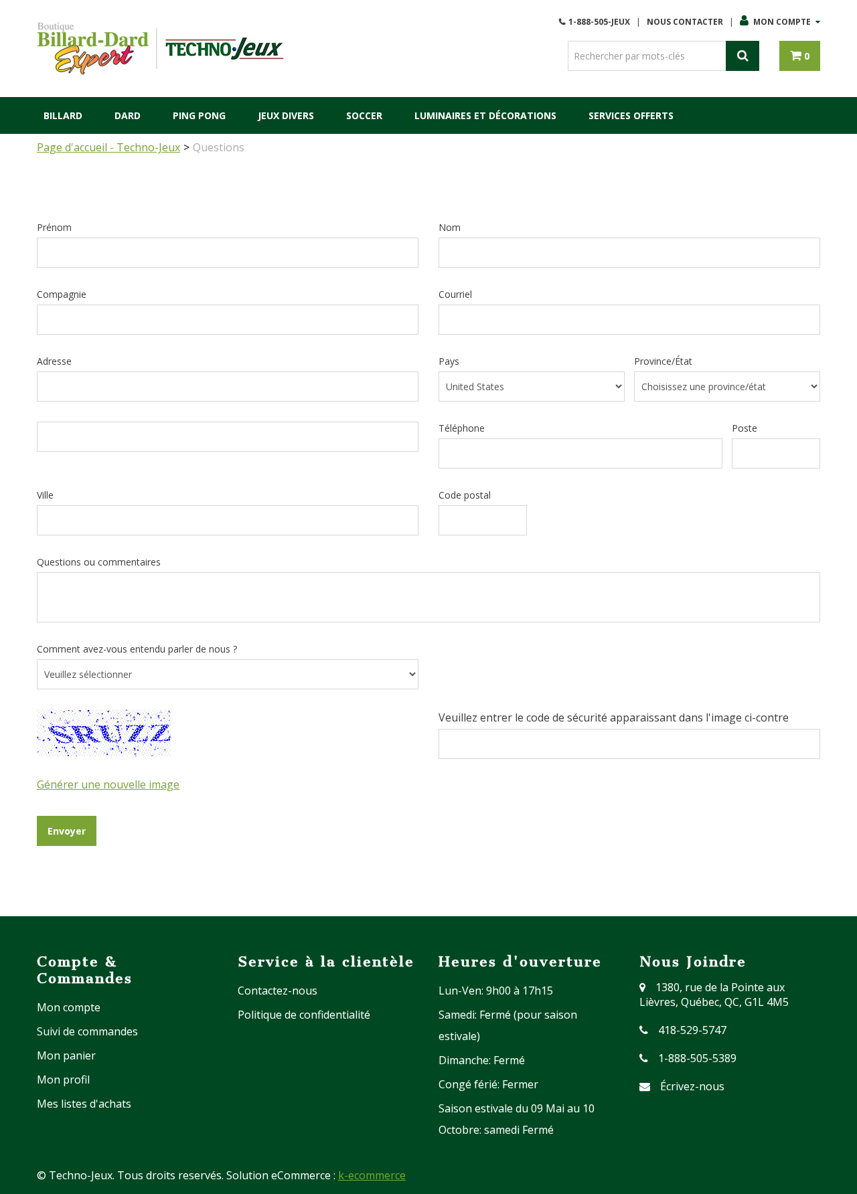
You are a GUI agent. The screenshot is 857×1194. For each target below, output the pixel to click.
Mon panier (66, 1055)
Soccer (364, 115)
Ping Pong (199, 115)
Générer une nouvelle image (108, 784)
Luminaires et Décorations (485, 115)
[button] (799, 56)
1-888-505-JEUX (599, 21)
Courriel (455, 294)
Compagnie (61, 294)
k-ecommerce (372, 1175)
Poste (744, 428)
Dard (127, 115)
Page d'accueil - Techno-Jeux (108, 147)
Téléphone (462, 428)
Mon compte (782, 21)
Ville (45, 495)
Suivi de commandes (87, 1031)
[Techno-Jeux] (161, 48)
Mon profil (63, 1079)
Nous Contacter (685, 21)
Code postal (465, 495)
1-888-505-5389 (697, 1058)
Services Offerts (631, 115)
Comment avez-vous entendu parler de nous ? (137, 649)
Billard (63, 115)
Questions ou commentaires (99, 562)
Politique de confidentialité (304, 1014)
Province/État (663, 361)
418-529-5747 (692, 1030)
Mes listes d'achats (84, 1103)
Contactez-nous (277, 990)
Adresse (54, 361)
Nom (450, 227)
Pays (449, 361)
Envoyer (67, 831)
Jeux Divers (286, 115)
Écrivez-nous (692, 1086)
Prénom (54, 227)
